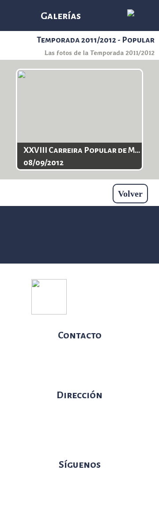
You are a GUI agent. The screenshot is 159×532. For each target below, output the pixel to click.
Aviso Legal (111, 308)
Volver (130, 193)
